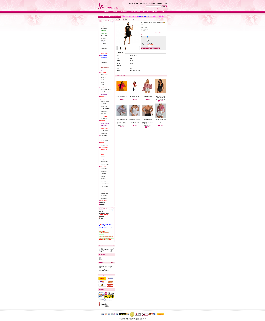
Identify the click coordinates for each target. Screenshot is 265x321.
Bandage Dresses (104, 31)
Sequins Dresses (103, 96)
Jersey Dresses (104, 28)
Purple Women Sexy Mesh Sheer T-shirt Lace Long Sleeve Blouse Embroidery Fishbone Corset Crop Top (122, 121)
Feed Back (145, 3)
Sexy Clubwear (136, 13)
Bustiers (102, 154)
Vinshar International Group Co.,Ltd (131, 318)
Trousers (102, 84)
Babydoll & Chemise (152, 13)
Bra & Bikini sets (110, 13)
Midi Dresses (103, 38)
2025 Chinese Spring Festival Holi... (106, 266)
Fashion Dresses (103, 26)
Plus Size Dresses (104, 137)
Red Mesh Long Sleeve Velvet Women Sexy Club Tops (134, 95)
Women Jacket (103, 103)
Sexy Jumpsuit (104, 94)
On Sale (165, 3)
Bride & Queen (103, 173)
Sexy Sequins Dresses (105, 98)
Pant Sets (102, 82)
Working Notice (102, 271)
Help (130, 3)
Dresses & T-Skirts (104, 116)
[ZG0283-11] (126, 50)
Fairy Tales (103, 176)
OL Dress (102, 76)
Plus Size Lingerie (104, 130)
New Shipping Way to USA (104, 270)
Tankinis (102, 64)
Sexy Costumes (103, 166)
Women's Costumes (104, 193)
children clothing (104, 198)
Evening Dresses (104, 33)
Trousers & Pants (104, 118)
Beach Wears (103, 69)
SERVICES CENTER (135, 11)
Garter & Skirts (103, 156)
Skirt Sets (102, 79)
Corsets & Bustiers (103, 151)
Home (100, 11)
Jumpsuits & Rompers (105, 101)
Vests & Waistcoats (104, 109)
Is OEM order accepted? (109, 249)
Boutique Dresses (103, 55)
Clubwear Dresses (104, 74)
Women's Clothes (103, 99)
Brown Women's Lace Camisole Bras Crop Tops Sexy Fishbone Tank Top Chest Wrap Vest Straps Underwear (147, 121)
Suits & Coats (103, 113)
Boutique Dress (104, 57)
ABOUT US (114, 11)
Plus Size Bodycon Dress (105, 92)
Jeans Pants (103, 144)
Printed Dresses (104, 45)
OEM (144, 11)
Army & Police (103, 181)
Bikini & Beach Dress (104, 147)
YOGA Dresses (104, 41)
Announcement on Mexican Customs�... (104, 265)
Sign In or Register (152, 8)
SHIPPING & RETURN (124, 11)
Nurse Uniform (103, 178)
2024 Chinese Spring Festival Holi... (106, 267)
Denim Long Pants (104, 145)
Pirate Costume (104, 168)
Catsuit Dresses (104, 35)
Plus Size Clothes (103, 135)
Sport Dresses (103, 43)
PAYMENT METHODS (152, 11)
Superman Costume (104, 186)
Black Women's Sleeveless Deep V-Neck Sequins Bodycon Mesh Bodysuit (160, 96)
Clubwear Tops (103, 77)
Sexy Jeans (102, 142)
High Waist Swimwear (105, 67)
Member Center (135, 3)
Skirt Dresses (109, 15)
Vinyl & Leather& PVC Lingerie (106, 131)
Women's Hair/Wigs (104, 53)
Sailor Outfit (103, 174)
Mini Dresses (103, 36)
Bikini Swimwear (104, 62)
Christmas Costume (104, 189)
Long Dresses (103, 40)
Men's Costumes (104, 195)
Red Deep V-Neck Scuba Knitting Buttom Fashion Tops (121, 95)
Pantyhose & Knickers (105, 164)
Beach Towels (103, 60)
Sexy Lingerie (102, 120)
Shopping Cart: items (162, 8)
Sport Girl (102, 188)
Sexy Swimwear (161, 13)
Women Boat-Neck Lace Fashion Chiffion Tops (147, 95)
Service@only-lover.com (128, 319)
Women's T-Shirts (104, 106)
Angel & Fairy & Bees (105, 183)
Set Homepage (159, 3)
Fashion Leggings (118, 13)
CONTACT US (107, 11)
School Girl (103, 184)
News (141, 3)
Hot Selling (102, 24)
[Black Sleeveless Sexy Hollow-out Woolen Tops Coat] (128, 33)
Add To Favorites (152, 3)
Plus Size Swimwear (105, 70)
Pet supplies (102, 204)
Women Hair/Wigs (103, 51)
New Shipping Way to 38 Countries (106, 269)
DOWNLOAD (161, 11)
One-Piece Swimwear (105, 65)
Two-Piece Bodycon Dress (106, 89)
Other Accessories (103, 200)
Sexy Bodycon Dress (105, 91)
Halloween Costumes (104, 191)
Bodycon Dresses (103, 87)
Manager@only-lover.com (139, 319)
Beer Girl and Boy (104, 171)
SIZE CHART (102, 14)
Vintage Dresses (104, 48)
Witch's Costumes (104, 196)
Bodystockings (143, 13)
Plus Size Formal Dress (105, 108)
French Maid (103, 179)
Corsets (102, 152)
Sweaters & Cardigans (105, 104)
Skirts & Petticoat (104, 111)
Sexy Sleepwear (104, 133)
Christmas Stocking (104, 161)
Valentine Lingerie (104, 122)
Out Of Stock (102, 202)
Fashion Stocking (104, 163)
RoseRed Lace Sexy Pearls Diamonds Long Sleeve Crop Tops (160, 121)
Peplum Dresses (104, 46)
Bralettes (102, 85)
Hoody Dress (103, 50)
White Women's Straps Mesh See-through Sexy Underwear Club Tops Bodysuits (134, 121)
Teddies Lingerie (127, 13)
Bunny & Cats (103, 169)
